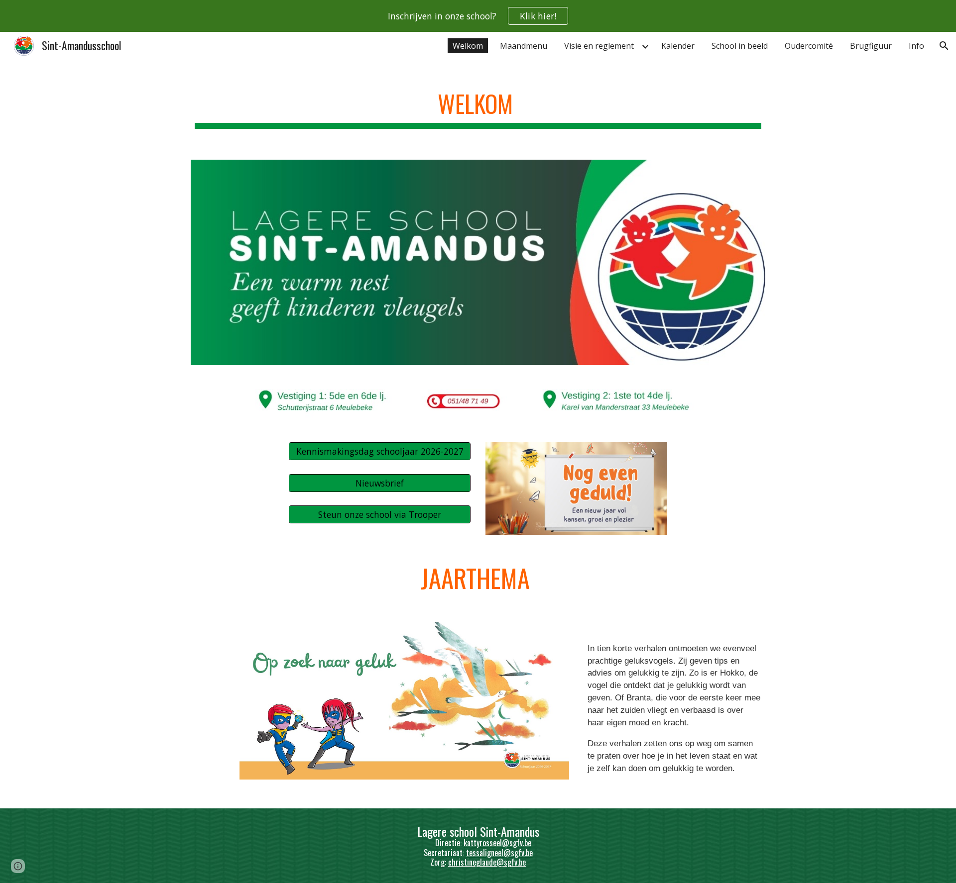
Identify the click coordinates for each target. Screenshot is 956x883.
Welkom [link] (468, 45)
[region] (478, 16)
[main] (478, 105)
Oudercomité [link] (809, 45)
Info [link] (916, 45)
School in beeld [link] (740, 45)
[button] (944, 46)
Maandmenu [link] (523, 45)
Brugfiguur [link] (871, 45)
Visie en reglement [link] (599, 45)
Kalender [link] (678, 45)
